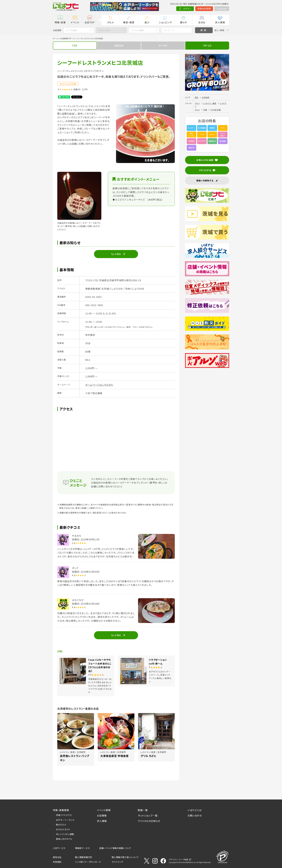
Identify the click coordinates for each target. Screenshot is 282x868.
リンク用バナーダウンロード (88, 861)
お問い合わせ (195, 815)
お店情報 (102, 815)
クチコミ (207, 45)
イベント (74, 22)
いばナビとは (195, 810)
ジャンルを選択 (137, 30)
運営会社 (57, 857)
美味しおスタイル (64, 838)
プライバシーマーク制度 (178, 859)
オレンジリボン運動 (65, 834)
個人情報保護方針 (83, 857)
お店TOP (90, 22)
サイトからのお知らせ (149, 821)
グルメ (110, 22)
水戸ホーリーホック (65, 819)
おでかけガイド (63, 829)
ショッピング (165, 22)
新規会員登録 (204, 8)
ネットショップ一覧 (147, 815)
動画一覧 (143, 810)
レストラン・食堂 (209, 103)
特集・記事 (60, 22)
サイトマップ (117, 861)
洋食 (205, 109)
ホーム (55, 38)
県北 (197, 97)
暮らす (183, 22)
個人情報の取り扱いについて (125, 857)
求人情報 (220, 22)
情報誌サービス (82, 848)
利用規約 (57, 861)
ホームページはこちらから (99, 384)
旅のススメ (61, 824)
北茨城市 (205, 97)
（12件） (84, 89)
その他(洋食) (215, 109)
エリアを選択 (71, 30)
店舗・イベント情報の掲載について (115, 848)
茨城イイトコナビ (64, 815)
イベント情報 (104, 810)
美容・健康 (128, 22)
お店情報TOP (66, 38)
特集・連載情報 (61, 810)
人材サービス (59, 848)
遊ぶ (147, 22)
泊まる (201, 22)
